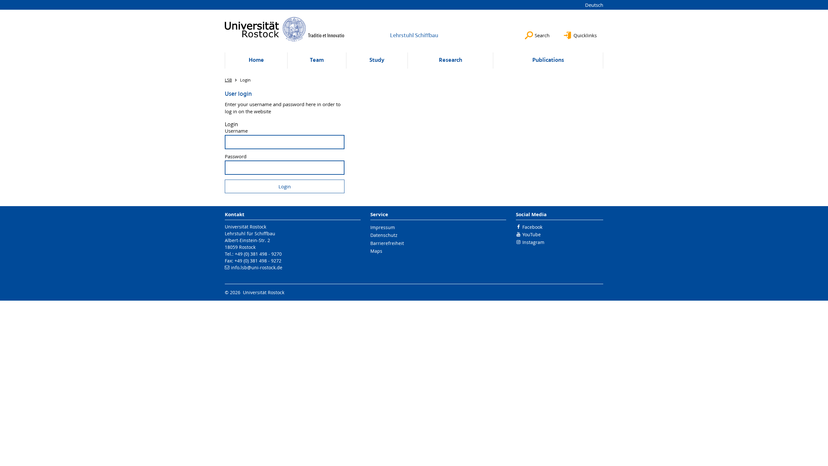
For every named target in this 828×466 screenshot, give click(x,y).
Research (450, 60)
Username (236, 130)
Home (256, 60)
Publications (548, 60)
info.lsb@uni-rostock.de (256, 267)
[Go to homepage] (284, 29)
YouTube (531, 234)
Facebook (532, 227)
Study (376, 60)
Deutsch (594, 5)
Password (235, 156)
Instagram (533, 242)
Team (317, 60)
